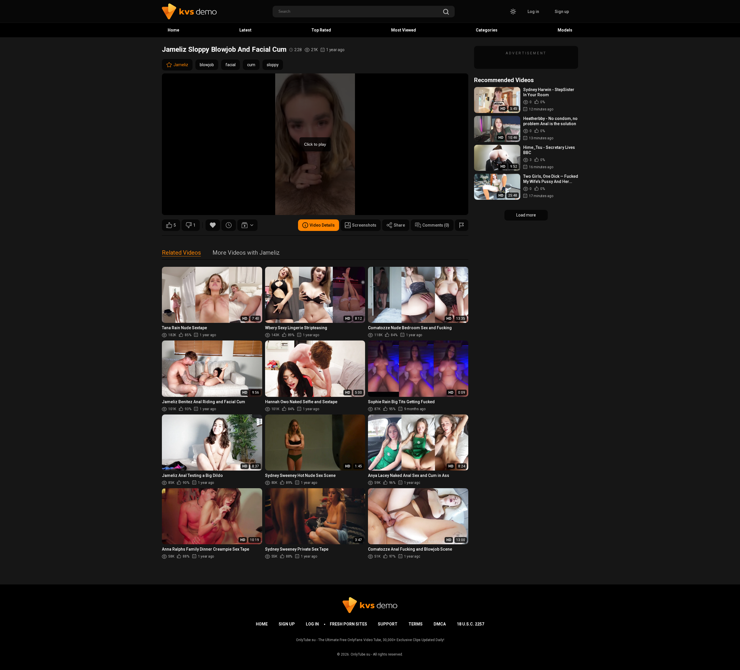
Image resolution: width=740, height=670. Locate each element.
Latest (245, 30)
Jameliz (180, 64)
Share (399, 225)
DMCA (440, 624)
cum (251, 64)
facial (230, 64)
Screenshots (364, 225)
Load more (526, 215)
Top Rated (321, 30)
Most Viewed (403, 30)
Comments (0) (435, 225)
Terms (415, 624)
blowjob (207, 64)
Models (565, 30)
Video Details (322, 225)
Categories (486, 30)
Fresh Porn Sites (348, 624)
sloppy (273, 64)
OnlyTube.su (360, 654)
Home (173, 30)
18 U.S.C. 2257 (470, 624)
